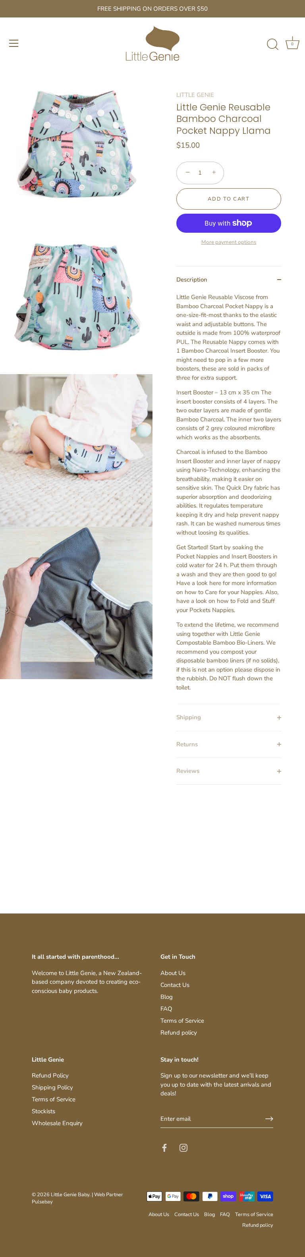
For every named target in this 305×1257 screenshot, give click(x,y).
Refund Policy (50, 1075)
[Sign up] (269, 1119)
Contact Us (174, 985)
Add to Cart (229, 199)
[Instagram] (183, 1147)
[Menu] (14, 43)
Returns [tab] (187, 744)
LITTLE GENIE (195, 95)
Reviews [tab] (187, 771)
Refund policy (178, 1033)
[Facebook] (164, 1147)
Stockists (43, 1111)
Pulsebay (42, 1201)
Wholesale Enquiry (57, 1123)
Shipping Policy (52, 1087)
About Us (172, 973)
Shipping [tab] (188, 717)
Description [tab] (191, 280)
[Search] (272, 44)
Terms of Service (182, 1021)
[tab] (228, 498)
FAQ (166, 1009)
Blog (166, 997)
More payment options (229, 242)
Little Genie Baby (70, 1194)
